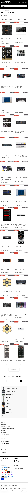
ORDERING (3, 424)
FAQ (2, 447)
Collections (7, 10)
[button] (25, 19)
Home (2, 10)
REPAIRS (3, 430)
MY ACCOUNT (4, 432)
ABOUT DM (3, 452)
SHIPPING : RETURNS (5, 426)
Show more (14, 369)
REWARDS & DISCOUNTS (6, 445)
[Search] (25, 6)
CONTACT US (4, 436)
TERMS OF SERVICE (5, 434)
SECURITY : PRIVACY (5, 441)
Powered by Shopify (12, 490)
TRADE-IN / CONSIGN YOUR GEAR (8, 428)
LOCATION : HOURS (5, 454)
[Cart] (22, 2)
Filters (19, 19)
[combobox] (14, 6)
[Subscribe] (21, 381)
